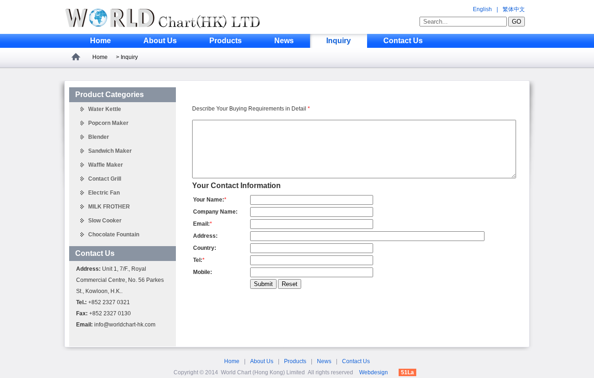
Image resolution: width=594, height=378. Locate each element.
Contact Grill (104, 179)
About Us (160, 41)
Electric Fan (104, 192)
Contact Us (403, 41)
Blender (98, 137)
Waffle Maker (105, 165)
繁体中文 (514, 9)
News (284, 41)
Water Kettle (104, 109)
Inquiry (338, 41)
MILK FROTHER (109, 206)
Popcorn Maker (108, 123)
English (482, 9)
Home (100, 41)
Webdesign (373, 372)
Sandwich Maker (110, 151)
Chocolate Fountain (113, 234)
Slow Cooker (105, 220)
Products (225, 41)
